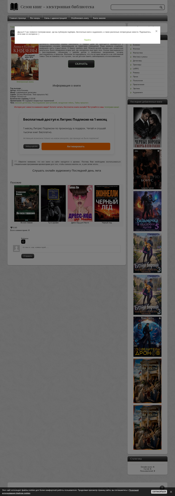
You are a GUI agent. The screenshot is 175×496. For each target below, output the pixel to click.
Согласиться (159, 492)
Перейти (87, 40)
